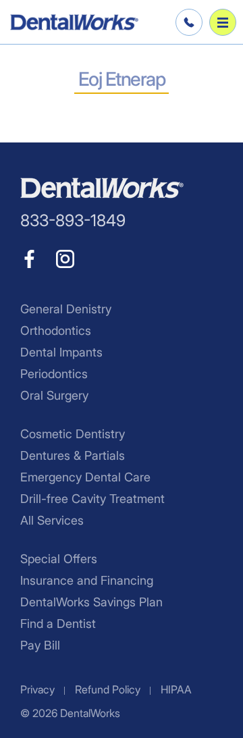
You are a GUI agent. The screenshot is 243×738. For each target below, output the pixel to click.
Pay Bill (40, 645)
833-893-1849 (187, 22)
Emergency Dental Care (85, 477)
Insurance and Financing (86, 580)
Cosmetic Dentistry (72, 434)
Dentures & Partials (72, 455)
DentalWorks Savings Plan (91, 602)
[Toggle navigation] (222, 22)
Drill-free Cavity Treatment (92, 499)
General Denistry (65, 309)
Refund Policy (107, 689)
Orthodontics (55, 330)
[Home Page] (74, 22)
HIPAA (176, 689)
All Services (52, 520)
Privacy (37, 689)
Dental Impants (61, 352)
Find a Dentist (58, 623)
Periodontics (54, 374)
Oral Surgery (54, 395)
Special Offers (58, 559)
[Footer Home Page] (102, 188)
